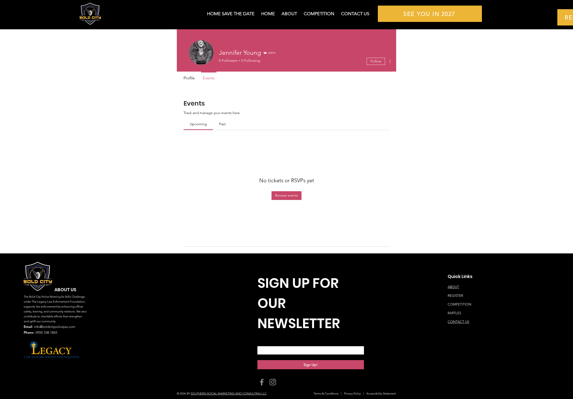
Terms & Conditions (326, 393)
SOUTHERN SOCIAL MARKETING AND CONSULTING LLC (229, 393)
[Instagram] (272, 382)
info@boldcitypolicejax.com (54, 327)
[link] (198, 124)
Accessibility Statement (381, 393)
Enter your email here (277, 341)
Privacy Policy (352, 393)
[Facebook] (261, 382)
